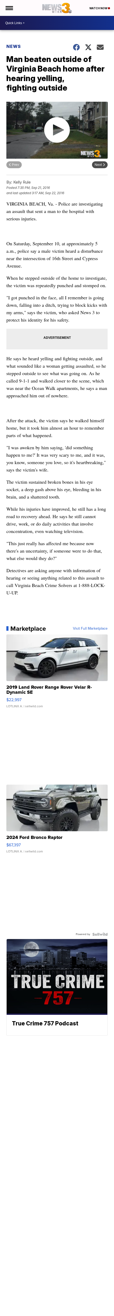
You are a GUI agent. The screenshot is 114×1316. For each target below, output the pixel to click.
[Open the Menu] (9, 8)
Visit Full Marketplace (90, 628)
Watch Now (98, 8)
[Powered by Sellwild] (100, 934)
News (13, 46)
